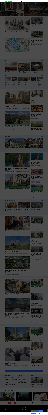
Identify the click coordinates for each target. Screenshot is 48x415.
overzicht (16, 413)
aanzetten (28, 413)
